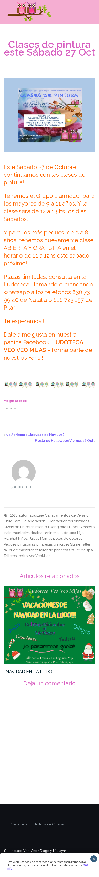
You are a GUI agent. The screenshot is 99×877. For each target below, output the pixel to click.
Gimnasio (87, 527)
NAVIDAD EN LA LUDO (29, 671)
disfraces (81, 521)
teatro (23, 556)
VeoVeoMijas (39, 556)
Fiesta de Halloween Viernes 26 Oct (64, 440)
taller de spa (82, 550)
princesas (44, 544)
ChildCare (12, 521)
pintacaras (26, 544)
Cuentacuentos (59, 521)
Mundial (10, 538)
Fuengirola (57, 527)
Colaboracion (33, 521)
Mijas (81, 533)
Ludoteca (68, 533)
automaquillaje (31, 515)
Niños (23, 538)
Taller (85, 544)
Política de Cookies (50, 824)
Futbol (72, 527)
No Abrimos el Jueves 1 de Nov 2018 (35, 435)
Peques (10, 544)
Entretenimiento (33, 527)
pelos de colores (67, 538)
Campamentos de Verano (67, 515)
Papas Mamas (40, 538)
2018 (14, 515)
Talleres (10, 556)
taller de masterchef (21, 550)
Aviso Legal (19, 824)
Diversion (11, 527)
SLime (75, 544)
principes (61, 544)
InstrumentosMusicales (23, 533)
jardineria (51, 533)
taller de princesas (54, 550)
